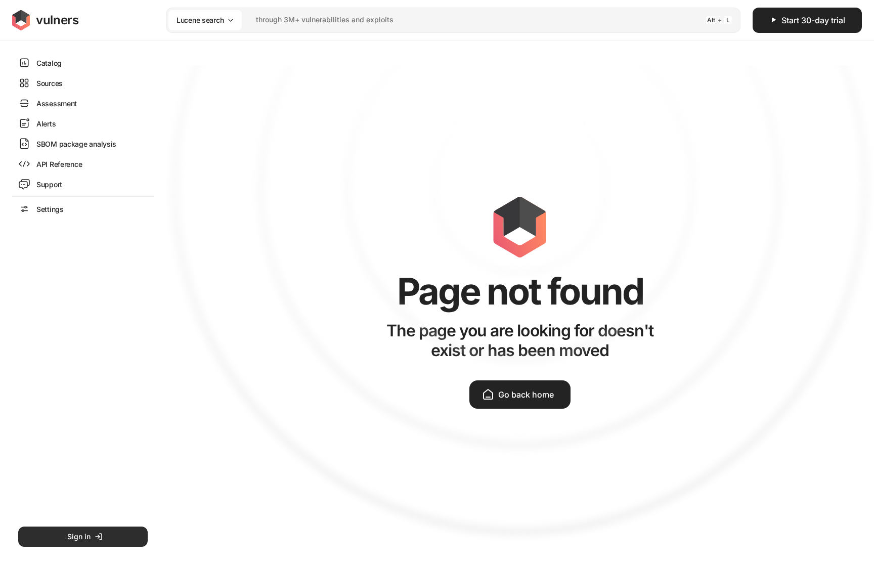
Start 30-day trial (813, 20)
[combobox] (440, 20)
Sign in (79, 536)
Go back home (526, 394)
